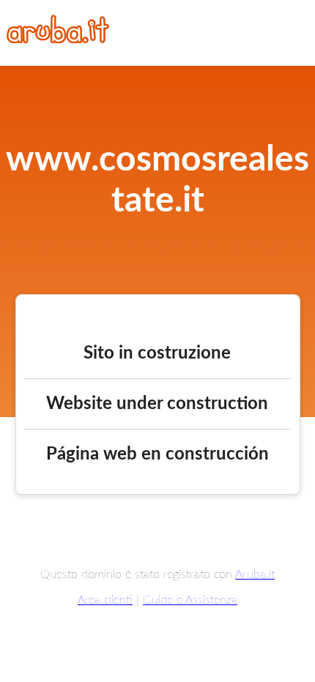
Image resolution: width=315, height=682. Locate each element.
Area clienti (105, 600)
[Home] (58, 39)
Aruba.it (255, 574)
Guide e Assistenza (190, 600)
